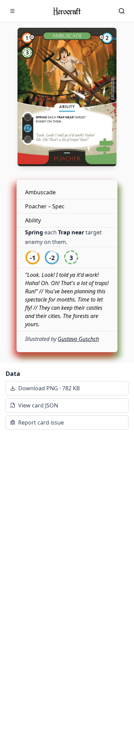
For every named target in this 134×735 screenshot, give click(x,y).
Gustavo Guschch (78, 339)
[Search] (122, 11)
